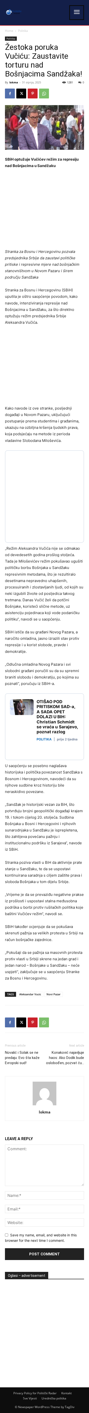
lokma (13, 82)
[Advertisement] (46, 210)
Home (9, 31)
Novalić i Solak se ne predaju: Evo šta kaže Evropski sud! (22, 1057)
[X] (21, 93)
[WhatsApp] (44, 93)
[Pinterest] (33, 93)
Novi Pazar (53, 994)
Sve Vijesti (30, 1398)
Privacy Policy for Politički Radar (35, 1393)
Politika (23, 31)
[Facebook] (10, 93)
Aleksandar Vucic (30, 994)
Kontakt (66, 1393)
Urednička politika (54, 1398)
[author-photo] (44, 1105)
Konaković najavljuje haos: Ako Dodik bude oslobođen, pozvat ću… (65, 1057)
